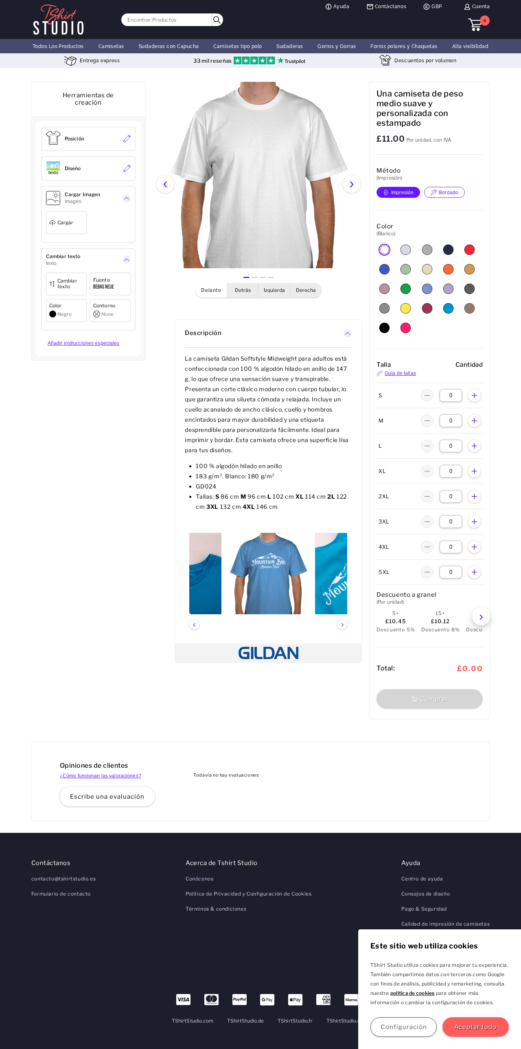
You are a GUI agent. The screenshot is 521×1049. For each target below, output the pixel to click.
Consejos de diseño (425, 894)
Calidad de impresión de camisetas (445, 924)
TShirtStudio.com (192, 1021)
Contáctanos (391, 6)
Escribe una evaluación (107, 796)
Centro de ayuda (422, 879)
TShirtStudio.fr (295, 1021)
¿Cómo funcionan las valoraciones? (100, 776)
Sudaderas (289, 46)
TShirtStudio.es (344, 1021)
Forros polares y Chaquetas (403, 46)
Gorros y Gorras (336, 46)
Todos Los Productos (58, 46)
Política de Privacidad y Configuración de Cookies (248, 894)
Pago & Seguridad (424, 909)
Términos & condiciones (216, 909)
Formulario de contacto (61, 894)
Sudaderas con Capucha (169, 46)
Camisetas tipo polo (237, 46)
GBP (436, 6)
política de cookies (412, 993)
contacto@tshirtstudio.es (63, 879)
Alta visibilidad (470, 46)
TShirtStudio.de (245, 1021)
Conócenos (199, 879)
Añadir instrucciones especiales (84, 343)
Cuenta (481, 6)
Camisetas (111, 46)
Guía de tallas (400, 373)
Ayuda (341, 6)
